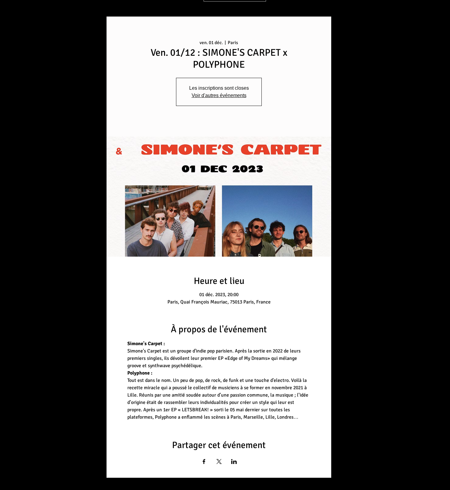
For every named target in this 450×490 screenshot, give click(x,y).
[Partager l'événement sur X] (219, 461)
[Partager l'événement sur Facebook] (204, 461)
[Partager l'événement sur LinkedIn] (234, 461)
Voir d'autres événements (219, 95)
